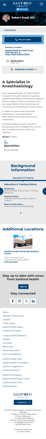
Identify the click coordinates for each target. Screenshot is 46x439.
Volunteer (7, 343)
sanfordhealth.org (23, 424)
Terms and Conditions (23, 418)
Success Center (23, 432)
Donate (6, 339)
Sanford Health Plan (12, 359)
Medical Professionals (13, 316)
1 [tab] (20, 213)
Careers (6, 319)
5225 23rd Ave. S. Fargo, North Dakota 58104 (17, 53)
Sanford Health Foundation (16, 362)
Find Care (23, 9)
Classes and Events (12, 330)
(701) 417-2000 (24, 40)
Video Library (9, 323)
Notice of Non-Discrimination (23, 420)
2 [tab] (24, 213)
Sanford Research (11, 370)
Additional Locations (24, 69)
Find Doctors (10, 30)
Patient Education (11, 350)
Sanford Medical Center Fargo (19, 50)
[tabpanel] (23, 195)
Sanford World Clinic (12, 382)
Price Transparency (12, 354)
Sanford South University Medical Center (21, 252)
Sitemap (23, 412)
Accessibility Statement (24, 422)
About (6, 312)
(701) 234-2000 (11, 262)
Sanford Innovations (12, 375)
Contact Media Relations (14, 335)
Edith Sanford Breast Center (16, 378)
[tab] (23, 179)
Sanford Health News (13, 327)
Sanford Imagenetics (13, 366)
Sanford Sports (10, 386)
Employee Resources (23, 430)
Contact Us (22, 402)
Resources (8, 346)
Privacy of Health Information (23, 414)
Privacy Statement (23, 416)
